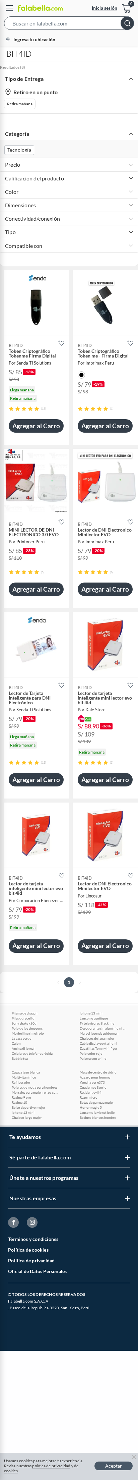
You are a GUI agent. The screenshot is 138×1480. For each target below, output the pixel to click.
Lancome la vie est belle (97, 1112)
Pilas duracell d (23, 1018)
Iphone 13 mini (91, 1013)
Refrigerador (21, 1082)
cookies (11, 1470)
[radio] (11, 408)
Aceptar (113, 1466)
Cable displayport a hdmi (98, 1043)
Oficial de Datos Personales (37, 1271)
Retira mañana (19, 103)
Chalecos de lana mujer (97, 1038)
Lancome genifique (94, 1018)
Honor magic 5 (91, 1107)
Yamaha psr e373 (92, 1082)
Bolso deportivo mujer (28, 1107)
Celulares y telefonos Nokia (32, 1053)
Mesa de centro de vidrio (98, 1072)
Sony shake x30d (24, 1023)
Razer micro (88, 1097)
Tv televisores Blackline (97, 1023)
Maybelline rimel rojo (28, 1033)
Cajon (16, 1043)
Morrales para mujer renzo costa (35, 1092)
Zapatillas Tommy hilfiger (98, 1048)
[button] (69, 24)
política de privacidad (51, 1465)
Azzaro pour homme (95, 1077)
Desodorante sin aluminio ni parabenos (103, 1028)
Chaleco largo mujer (27, 1117)
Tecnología (19, 149)
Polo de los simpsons (27, 1028)
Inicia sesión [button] (104, 8)
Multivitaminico (24, 1077)
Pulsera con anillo (93, 1058)
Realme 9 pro (21, 1097)
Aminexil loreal (23, 1048)
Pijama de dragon (25, 1013)
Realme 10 (19, 1102)
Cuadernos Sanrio (93, 1087)
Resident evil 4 (90, 1092)
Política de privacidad (31, 1260)
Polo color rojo (91, 1053)
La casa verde (21, 1038)
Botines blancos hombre (98, 1117)
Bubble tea (20, 1058)
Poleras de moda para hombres (34, 1087)
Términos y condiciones (33, 1239)
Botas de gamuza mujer (97, 1102)
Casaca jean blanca (26, 1072)
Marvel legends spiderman (99, 1033)
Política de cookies (28, 1250)
